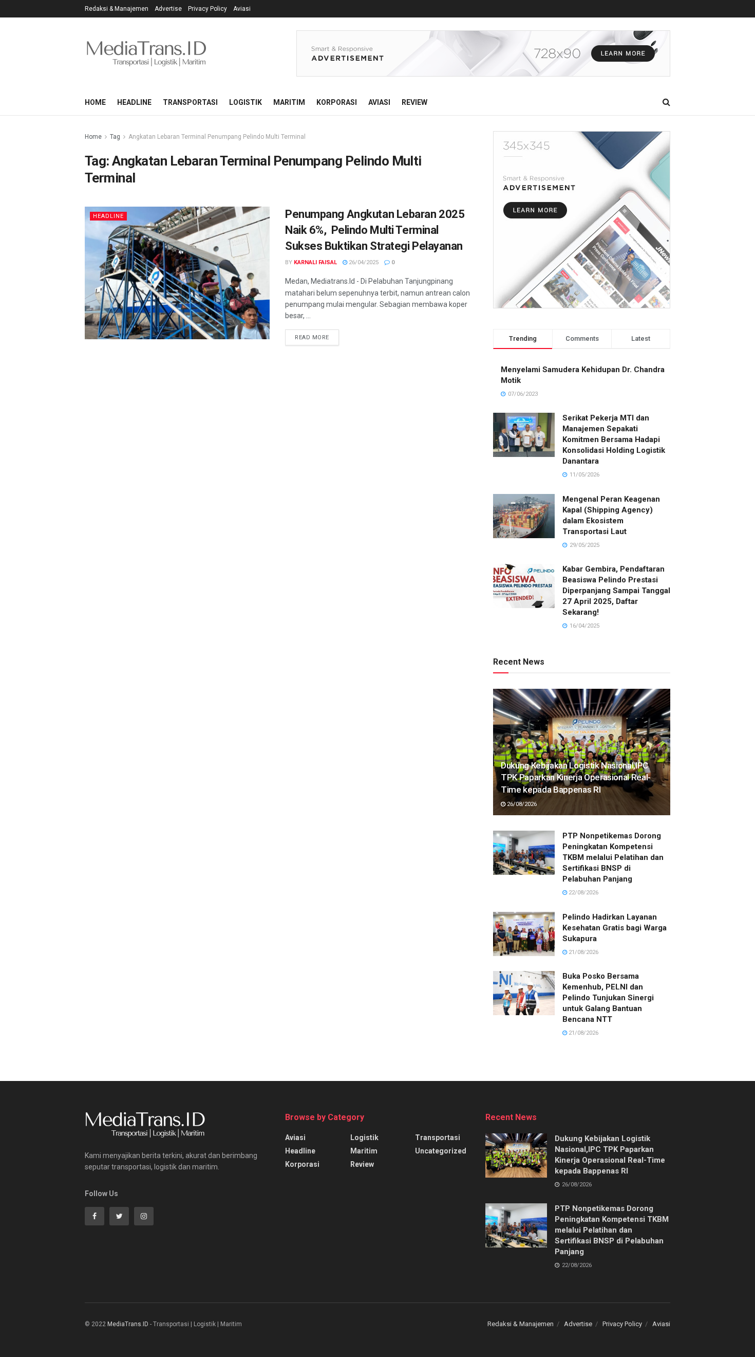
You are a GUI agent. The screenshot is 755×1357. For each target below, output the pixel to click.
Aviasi (242, 8)
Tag (115, 136)
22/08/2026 (582, 892)
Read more (312, 337)
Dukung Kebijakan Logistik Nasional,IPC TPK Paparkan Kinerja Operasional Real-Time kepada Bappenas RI (576, 777)
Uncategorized (440, 1151)
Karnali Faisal (315, 262)
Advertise (168, 8)
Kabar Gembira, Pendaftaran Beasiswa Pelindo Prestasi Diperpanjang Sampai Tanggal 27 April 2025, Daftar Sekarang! (616, 590)
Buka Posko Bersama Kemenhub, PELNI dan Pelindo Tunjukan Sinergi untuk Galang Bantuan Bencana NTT (608, 997)
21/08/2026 (582, 952)
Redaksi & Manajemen (116, 8)
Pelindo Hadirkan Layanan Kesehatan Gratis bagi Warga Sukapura (614, 927)
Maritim (289, 102)
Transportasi (190, 102)
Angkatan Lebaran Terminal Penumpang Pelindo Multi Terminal (217, 136)
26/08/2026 (521, 804)
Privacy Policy (207, 8)
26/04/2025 (363, 262)
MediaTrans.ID (127, 1324)
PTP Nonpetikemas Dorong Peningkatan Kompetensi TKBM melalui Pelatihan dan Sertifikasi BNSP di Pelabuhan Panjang (613, 857)
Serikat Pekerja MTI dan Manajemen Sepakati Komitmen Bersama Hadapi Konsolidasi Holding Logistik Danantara (613, 439)
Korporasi (336, 102)
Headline (134, 102)
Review (414, 102)
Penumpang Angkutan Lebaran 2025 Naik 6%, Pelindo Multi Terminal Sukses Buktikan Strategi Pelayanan (374, 230)
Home (95, 102)
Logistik (245, 102)
